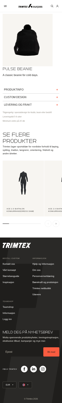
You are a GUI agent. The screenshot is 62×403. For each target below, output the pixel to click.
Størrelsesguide (11, 276)
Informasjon (9, 313)
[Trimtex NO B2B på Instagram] (43, 369)
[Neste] (56, 223)
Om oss (36, 270)
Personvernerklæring (43, 276)
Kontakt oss (9, 264)
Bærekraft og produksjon (45, 282)
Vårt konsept (9, 270)
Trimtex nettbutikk (41, 288)
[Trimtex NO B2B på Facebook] (24, 369)
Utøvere (36, 294)
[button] (5, 6)
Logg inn (7, 319)
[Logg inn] (57, 6)
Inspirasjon (8, 282)
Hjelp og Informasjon (43, 264)
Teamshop (8, 307)
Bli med (51, 352)
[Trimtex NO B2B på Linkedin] (33, 369)
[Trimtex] (30, 6)
